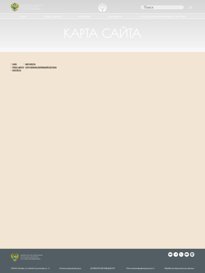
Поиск (180, 7)
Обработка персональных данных (179, 268)
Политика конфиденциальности (140, 268)
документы (115, 16)
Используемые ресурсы (70, 268)
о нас (22, 16)
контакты (85, 16)
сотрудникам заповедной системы (163, 16)
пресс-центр (52, 16)
